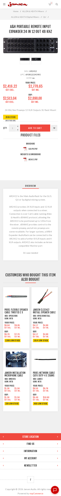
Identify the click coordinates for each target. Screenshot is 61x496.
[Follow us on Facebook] (30, 479)
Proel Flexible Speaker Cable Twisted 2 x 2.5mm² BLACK (16, 312)
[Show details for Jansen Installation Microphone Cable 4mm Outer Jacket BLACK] (16, 359)
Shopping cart (51, 3)
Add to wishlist (54, 128)
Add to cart (35, 128)
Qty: (5, 128)
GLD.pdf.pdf (33, 149)
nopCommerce (36, 493)
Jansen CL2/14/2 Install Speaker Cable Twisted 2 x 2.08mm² (44, 312)
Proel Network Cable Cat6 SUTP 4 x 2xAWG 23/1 (44, 375)
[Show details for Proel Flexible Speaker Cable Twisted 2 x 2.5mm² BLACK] (16, 296)
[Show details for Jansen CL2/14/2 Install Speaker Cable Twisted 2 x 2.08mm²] (44, 296)
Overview (30, 185)
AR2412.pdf (33, 159)
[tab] (30, 186)
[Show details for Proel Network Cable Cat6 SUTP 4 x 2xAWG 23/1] (44, 359)
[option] (24, 59)
